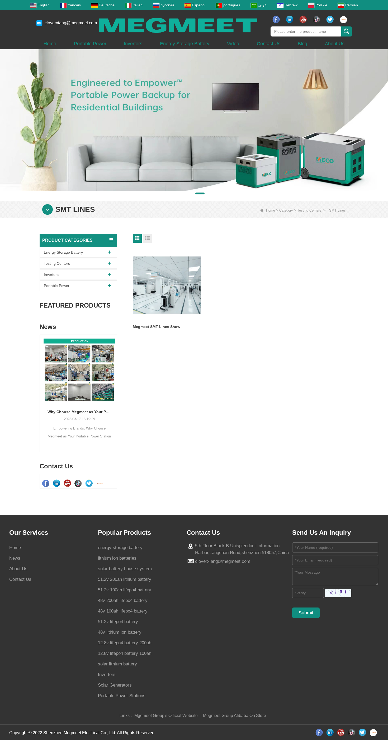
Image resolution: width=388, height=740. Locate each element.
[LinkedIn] (290, 19)
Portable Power (90, 43)
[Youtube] (303, 19)
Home (50, 43)
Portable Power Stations (121, 695)
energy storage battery (120, 547)
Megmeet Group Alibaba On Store (234, 715)
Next (114, 385)
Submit (306, 612)
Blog (302, 43)
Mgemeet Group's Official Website (166, 715)
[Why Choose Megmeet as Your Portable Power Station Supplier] (78, 369)
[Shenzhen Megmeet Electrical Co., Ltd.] (178, 25)
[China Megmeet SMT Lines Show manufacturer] (167, 285)
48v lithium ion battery (119, 632)
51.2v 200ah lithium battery (124, 579)
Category (286, 210)
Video (233, 43)
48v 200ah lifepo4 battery (123, 600)
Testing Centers (309, 210)
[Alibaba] (344, 19)
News (14, 558)
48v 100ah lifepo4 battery (123, 611)
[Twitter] (330, 19)
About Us (334, 43)
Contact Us (268, 43)
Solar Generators (115, 685)
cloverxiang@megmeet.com (71, 23)
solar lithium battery (117, 663)
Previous (41, 385)
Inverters (133, 43)
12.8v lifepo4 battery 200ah (124, 642)
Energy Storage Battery (184, 43)
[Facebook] (276, 19)
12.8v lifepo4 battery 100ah (124, 653)
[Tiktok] (317, 19)
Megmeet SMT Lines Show (156, 327)
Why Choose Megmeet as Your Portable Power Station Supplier (78, 412)
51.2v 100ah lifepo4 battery (124, 589)
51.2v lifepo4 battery (118, 621)
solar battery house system (125, 568)
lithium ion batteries (117, 558)
